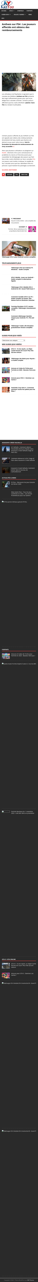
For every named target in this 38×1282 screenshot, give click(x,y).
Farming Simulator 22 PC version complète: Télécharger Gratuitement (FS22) (23, 446)
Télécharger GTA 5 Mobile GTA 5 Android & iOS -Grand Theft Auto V (23, 288)
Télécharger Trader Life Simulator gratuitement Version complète (22, 603)
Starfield (20, 11)
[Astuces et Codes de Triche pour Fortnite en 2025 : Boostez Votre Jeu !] (6, 648)
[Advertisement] (19, 52)
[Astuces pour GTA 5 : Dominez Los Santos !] (6, 658)
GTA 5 (11, 11)
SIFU (3, 18)
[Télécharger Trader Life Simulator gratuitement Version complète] (6, 606)
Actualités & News (9, 754)
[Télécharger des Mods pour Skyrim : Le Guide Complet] (6, 639)
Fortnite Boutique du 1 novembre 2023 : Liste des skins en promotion (22, 1088)
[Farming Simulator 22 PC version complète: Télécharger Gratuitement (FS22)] (6, 448)
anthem (9, 174)
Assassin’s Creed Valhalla (12, 719)
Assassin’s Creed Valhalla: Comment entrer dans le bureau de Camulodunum (23, 746)
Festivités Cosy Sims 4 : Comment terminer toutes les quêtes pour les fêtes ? (23, 665)
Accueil (3, 11)
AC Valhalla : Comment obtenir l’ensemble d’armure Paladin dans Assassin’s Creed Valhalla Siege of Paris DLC (22, 726)
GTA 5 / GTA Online (9, 1236)
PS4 (34, 159)
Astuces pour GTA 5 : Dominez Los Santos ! (22, 655)
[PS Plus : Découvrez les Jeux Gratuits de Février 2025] (6, 762)
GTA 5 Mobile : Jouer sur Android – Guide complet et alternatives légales (22, 279)
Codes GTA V (5, 14)
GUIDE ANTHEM (9, 170)
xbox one (24, 174)
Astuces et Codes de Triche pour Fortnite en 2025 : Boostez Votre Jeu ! (23, 646)
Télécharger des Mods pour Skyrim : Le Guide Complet (23, 635)
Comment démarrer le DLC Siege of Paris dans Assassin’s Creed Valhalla (23, 735)
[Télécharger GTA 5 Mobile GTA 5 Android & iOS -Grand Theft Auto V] (6, 291)
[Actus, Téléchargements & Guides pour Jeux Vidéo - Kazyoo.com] (7, 8)
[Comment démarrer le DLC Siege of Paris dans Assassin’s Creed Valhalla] (6, 739)
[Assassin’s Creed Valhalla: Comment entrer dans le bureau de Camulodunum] (6, 748)
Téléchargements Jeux (11, 263)
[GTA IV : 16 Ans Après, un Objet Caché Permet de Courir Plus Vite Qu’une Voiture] (6, 629)
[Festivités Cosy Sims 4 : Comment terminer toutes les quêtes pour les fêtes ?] (6, 668)
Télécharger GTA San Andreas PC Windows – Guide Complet (22, 268)
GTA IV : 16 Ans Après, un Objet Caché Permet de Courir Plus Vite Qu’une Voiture (22, 627)
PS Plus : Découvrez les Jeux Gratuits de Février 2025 (23, 759)
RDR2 (30, 14)
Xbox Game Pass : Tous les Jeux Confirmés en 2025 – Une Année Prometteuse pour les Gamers (21, 770)
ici (13, 146)
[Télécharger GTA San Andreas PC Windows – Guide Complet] (6, 271)
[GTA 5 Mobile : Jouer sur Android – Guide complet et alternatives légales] (6, 281)
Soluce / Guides (19, 14)
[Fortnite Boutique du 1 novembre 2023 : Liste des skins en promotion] (6, 1230)
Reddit (4, 153)
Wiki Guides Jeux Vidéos (12, 621)
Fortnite (29, 11)
